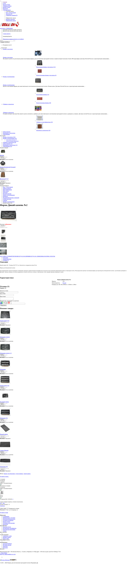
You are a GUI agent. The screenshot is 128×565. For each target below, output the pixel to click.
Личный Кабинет (7, 543)
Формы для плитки (8, 49)
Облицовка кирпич (5, 337)
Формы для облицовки (9, 76)
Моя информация (7, 189)
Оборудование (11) (7, 143)
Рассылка (5, 547)
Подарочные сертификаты (9, 528)
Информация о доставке (9, 517)
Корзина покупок (10, 19)
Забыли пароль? (7, 188)
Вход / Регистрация (11, 12)
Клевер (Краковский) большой (7, 167)
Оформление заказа (11, 20)
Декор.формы (6, 134)
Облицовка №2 (4, 418)
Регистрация (9, 187)
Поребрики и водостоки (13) (10, 145)
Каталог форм (6, 4)
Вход (4, 187)
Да (0, 503)
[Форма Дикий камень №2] (8, 223)
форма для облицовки (9, 473)
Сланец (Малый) (4, 450)
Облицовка (3, 369)
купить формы (19, 473)
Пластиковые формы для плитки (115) (46, 67)
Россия (64, 283)
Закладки (5, 192)
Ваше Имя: (2, 293)
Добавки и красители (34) (9, 142)
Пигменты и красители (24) (43, 130)
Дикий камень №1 (4, 385)
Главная (5, 2)
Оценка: (2, 292)
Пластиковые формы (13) (42, 94)
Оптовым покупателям (9, 523)
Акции (4, 531)
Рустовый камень (4, 401)
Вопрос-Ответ (6, 7)
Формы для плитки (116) (9, 137)
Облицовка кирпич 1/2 (6, 353)
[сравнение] (8, 180)
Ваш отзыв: (3, 296)
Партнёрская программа (9, 529)
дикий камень (27, 473)
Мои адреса (6, 191)
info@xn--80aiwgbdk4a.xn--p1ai (7, 554)
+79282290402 (3, 553)
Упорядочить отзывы (14, 508)
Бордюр (2, 155)
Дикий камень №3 (4, 320)
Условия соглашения (8, 520)
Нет (4, 503)
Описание (5, 257)
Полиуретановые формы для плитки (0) (46, 75)
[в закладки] (6, 180)
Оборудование (6, 131)
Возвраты (5, 196)
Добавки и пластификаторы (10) (44, 122)
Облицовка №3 (4, 466)
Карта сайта (6, 538)
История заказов (7, 193)
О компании (6, 516)
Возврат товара (7, 537)
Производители (7, 527)
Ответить (2, 505)
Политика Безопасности (9, 519)
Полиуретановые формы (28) (43, 102)
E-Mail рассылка (7, 199)
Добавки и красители (8, 104)
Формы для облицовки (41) (10, 138)
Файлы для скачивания (9, 195)
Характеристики (7, 259)
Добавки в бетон (7, 6)
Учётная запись (7, 10)
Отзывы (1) (6, 260)
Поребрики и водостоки (9, 133)
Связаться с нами (7, 536)
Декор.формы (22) (7, 146)
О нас (4, 3)
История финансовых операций (11, 197)
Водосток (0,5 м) (4, 178)
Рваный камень (4, 434)
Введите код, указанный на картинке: (9, 300)
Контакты (5, 8)
